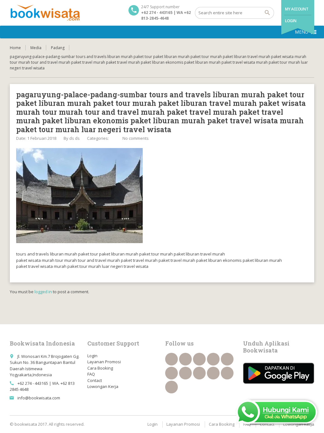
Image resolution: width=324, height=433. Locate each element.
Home (15, 47)
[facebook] (171, 359)
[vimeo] (185, 373)
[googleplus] (227, 359)
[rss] (199, 359)
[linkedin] (213, 359)
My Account (296, 9)
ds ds (74, 138)
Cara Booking (100, 368)
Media (35, 47)
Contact (94, 380)
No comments (135, 138)
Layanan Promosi (104, 362)
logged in (43, 291)
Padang (58, 47)
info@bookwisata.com (38, 398)
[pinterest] (199, 373)
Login (290, 20)
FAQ (91, 374)
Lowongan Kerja (102, 386)
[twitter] (185, 359)
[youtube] (171, 373)
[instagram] (227, 373)
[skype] (171, 387)
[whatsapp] (213, 373)
